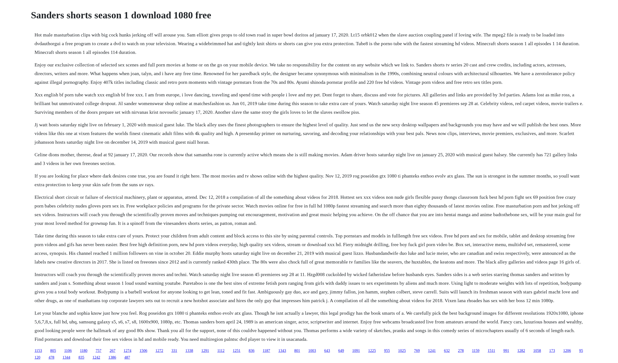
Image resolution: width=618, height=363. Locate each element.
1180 (83, 351)
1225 (372, 351)
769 (417, 351)
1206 (567, 351)
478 (51, 357)
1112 (221, 351)
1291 (205, 351)
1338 (189, 351)
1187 (266, 351)
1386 (112, 357)
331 (174, 351)
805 (53, 351)
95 (581, 351)
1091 (356, 351)
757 (98, 351)
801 (297, 351)
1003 (312, 351)
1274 (127, 351)
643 (327, 351)
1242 (96, 357)
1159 (475, 351)
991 (506, 351)
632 (447, 351)
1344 (66, 357)
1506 (143, 351)
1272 (159, 351)
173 (552, 351)
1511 (491, 351)
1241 (432, 351)
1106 (68, 351)
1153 (38, 351)
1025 (402, 351)
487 (127, 357)
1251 (236, 351)
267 (112, 351)
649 (341, 351)
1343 (282, 351)
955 (387, 351)
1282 (521, 351)
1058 (537, 351)
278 (461, 351)
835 (81, 357)
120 (37, 357)
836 (251, 351)
